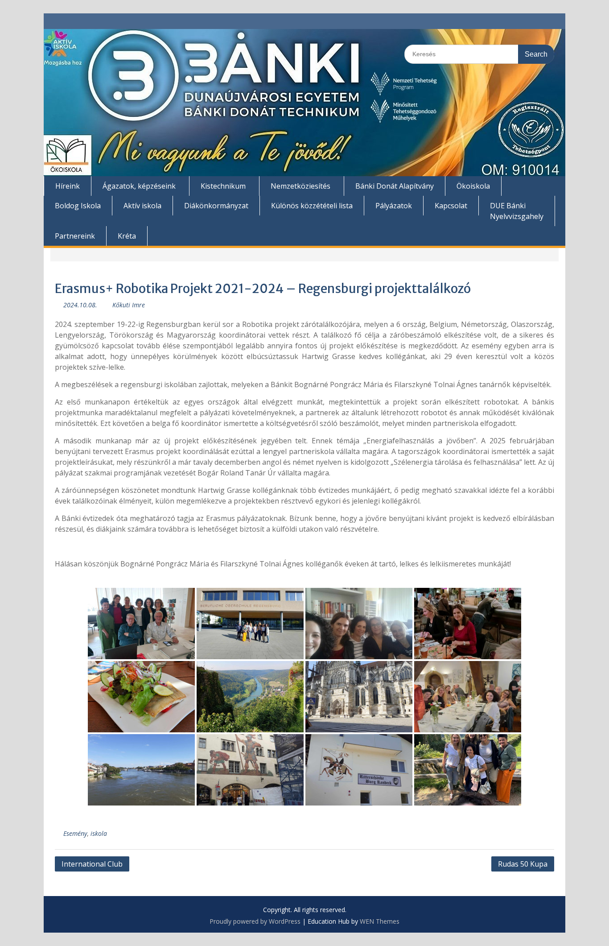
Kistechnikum (223, 186)
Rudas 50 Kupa (522, 864)
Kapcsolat (451, 206)
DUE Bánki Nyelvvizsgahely (516, 211)
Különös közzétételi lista (312, 206)
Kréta (127, 236)
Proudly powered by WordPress (255, 921)
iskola (99, 833)
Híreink (67, 186)
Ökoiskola (473, 186)
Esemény (75, 833)
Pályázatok (393, 206)
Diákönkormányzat (216, 206)
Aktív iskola (142, 206)
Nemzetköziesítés (300, 186)
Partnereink (75, 236)
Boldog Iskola (78, 206)
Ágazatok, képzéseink (139, 186)
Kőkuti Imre (128, 305)
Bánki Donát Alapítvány (394, 186)
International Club (92, 864)
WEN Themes (379, 921)
